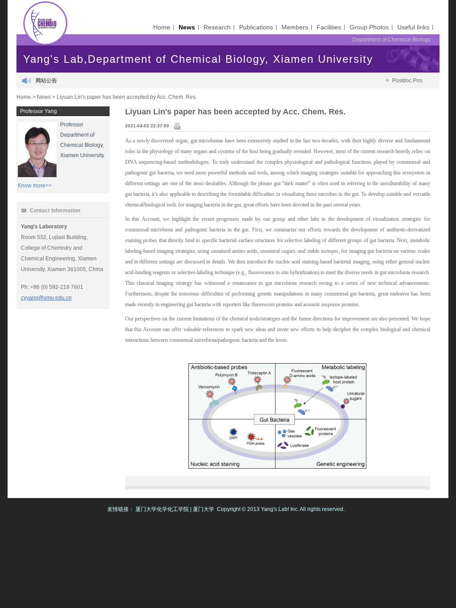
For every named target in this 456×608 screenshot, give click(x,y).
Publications (256, 27)
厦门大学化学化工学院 (162, 509)
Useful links (413, 27)
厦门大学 (203, 509)
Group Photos (369, 27)
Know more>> (35, 185)
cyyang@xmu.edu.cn (46, 298)
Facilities (329, 27)
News (187, 27)
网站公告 (46, 80)
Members (294, 27)
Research (217, 27)
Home (161, 27)
